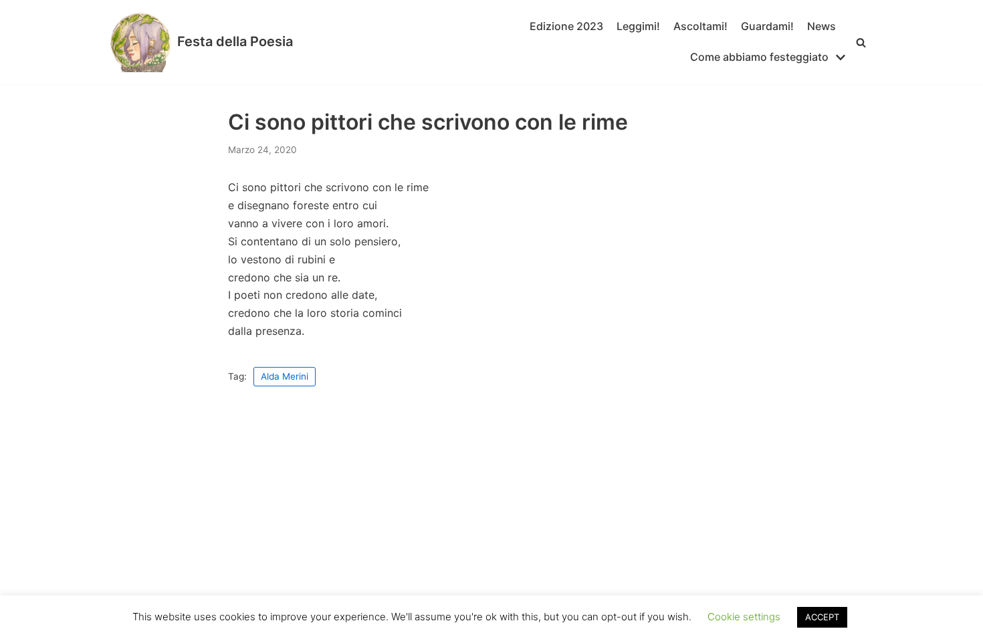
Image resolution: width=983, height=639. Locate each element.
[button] (861, 42)
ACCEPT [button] (822, 617)
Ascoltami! (700, 26)
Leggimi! (638, 26)
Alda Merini (284, 376)
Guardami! (767, 26)
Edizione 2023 (566, 26)
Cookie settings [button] (743, 616)
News (821, 26)
